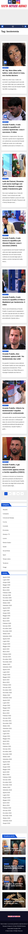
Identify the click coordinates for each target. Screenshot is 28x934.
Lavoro (5, 538)
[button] (22, 26)
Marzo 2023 (6, 682)
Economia (6, 530)
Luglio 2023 (6, 672)
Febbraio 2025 (7, 623)
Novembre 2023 (7, 662)
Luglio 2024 (6, 641)
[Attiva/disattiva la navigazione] (13, 26)
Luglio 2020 (6, 764)
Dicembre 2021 (7, 720)
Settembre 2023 (7, 667)
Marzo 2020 (6, 774)
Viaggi (4, 567)
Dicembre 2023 (7, 659)
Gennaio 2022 (7, 718)
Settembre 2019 (7, 790)
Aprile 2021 (6, 741)
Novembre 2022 (7, 692)
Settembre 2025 (7, 605)
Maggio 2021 (6, 738)
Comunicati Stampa (8, 518)
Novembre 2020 (7, 754)
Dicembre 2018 (7, 813)
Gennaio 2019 (7, 810)
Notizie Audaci (7, 542)
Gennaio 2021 (7, 749)
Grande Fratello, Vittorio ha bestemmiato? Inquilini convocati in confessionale (13, 410)
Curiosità (5, 526)
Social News (6, 550)
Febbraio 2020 (7, 777)
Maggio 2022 (6, 708)
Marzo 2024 (6, 651)
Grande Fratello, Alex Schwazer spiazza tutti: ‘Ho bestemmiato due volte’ (13, 356)
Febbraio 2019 (7, 808)
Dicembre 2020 (7, 751)
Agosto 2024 (6, 638)
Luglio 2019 (6, 795)
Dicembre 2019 (7, 782)
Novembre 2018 (7, 815)
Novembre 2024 (7, 631)
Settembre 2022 (7, 697)
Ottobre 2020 (6, 756)
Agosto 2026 (6, 577)
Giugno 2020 (6, 767)
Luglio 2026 (6, 579)
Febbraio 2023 (7, 685)
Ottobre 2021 (6, 726)
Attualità (5, 509)
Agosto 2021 (6, 731)
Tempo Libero (6, 559)
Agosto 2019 (6, 792)
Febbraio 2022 (7, 715)
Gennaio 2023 (7, 687)
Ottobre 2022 (6, 695)
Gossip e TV (5, 67)
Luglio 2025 (6, 610)
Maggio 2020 (6, 769)
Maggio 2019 (6, 800)
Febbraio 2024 (7, 654)
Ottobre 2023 (6, 664)
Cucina (5, 522)
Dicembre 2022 (7, 690)
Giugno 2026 (6, 582)
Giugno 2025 (6, 613)
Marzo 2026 (6, 590)
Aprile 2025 (6, 618)
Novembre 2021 (7, 723)
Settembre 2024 (7, 636)
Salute (4, 546)
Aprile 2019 (6, 802)
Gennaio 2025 (7, 626)
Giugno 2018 (6, 823)
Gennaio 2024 (7, 656)
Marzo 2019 (6, 805)
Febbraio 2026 (7, 592)
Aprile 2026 (6, 587)
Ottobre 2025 (6, 603)
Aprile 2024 (6, 649)
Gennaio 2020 (7, 779)
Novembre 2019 (7, 785)
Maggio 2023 (6, 677)
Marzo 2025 (6, 621)
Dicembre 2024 (7, 628)
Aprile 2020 (6, 772)
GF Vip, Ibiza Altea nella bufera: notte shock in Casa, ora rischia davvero (13, 73)
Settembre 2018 (7, 820)
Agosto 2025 (6, 608)
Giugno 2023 (6, 674)
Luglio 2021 (6, 733)
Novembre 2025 (7, 600)
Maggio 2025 (6, 615)
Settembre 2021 (7, 728)
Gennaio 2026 (7, 595)
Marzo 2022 (6, 713)
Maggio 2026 (6, 585)
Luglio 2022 (6, 703)
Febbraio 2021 (7, 746)
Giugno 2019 (6, 797)
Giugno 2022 (6, 705)
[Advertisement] (14, 17)
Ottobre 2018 (6, 818)
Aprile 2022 (6, 710)
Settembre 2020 (7, 759)
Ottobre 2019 (6, 787)
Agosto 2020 (6, 761)
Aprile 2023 (6, 679)
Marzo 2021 (6, 744)
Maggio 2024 (6, 646)
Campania (6, 513)
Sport (4, 555)
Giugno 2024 (6, 644)
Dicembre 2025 (7, 597)
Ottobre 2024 (6, 633)
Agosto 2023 (6, 669)
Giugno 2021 (6, 736)
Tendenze (5, 563)
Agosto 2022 (6, 700)
